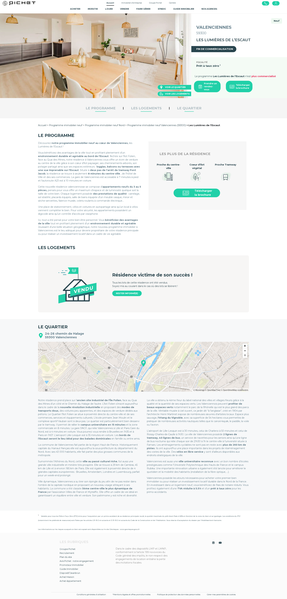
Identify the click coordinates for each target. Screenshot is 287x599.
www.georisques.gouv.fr (130, 529)
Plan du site (66, 557)
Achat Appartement (70, 581)
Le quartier (189, 108)
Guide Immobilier (69, 569)
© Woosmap (198, 389)
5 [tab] (105, 89)
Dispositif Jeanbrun (70, 573)
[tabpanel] (95, 55)
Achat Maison (67, 577)
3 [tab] (95, 89)
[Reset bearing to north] (244, 355)
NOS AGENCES (209, 9)
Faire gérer (143, 9)
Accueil (110, 3)
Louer (109, 9)
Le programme (101, 108)
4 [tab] (100, 89)
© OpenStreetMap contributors (234, 389)
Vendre (124, 9)
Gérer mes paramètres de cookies (221, 594)
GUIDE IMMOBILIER (183, 9)
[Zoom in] (244, 345)
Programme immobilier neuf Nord (105, 125)
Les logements (146, 108)
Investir (93, 9)
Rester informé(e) (127, 293)
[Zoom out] (244, 350)
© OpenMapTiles (212, 389)
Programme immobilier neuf (66, 125)
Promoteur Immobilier (72, 565)
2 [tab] (90, 89)
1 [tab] (85, 89)
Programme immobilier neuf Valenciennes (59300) (156, 125)
